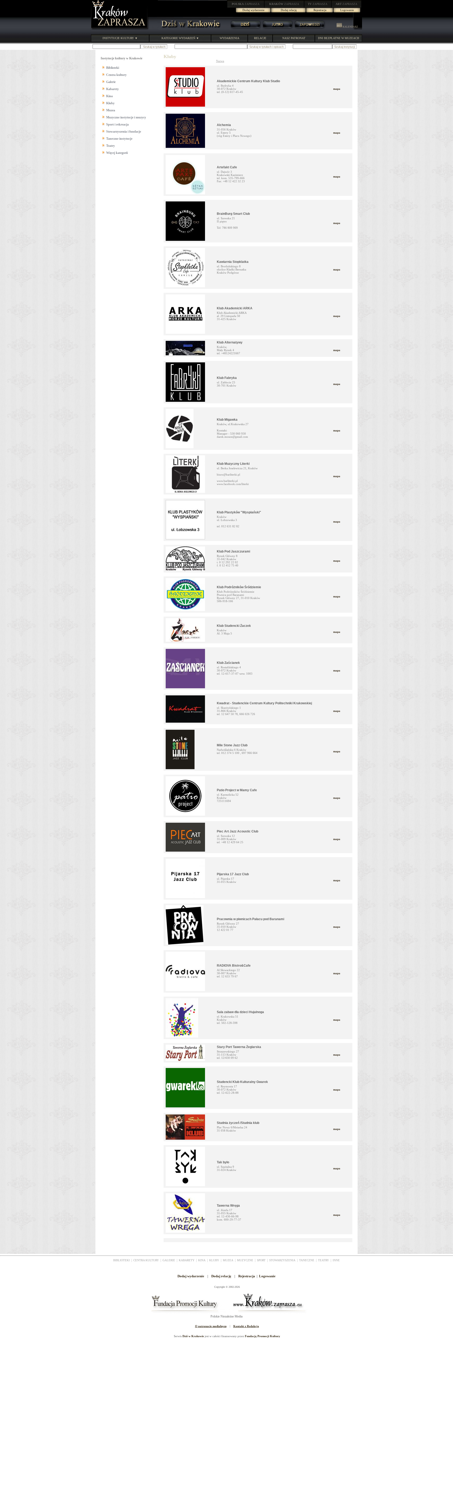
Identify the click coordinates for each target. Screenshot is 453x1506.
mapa (336, 88)
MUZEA (228, 1260)
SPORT (261, 1260)
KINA (202, 1260)
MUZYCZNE (245, 1260)
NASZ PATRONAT (293, 38)
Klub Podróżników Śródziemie (239, 587)
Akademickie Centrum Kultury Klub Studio (248, 81)
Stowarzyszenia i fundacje (123, 131)
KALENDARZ (350, 26)
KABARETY (187, 1260)
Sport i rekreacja (117, 124)
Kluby (110, 103)
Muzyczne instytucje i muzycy (126, 117)
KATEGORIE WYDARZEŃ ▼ (180, 38)
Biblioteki (112, 68)
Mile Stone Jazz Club (232, 745)
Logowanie (347, 10)
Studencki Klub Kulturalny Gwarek (242, 1082)
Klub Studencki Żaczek (234, 626)
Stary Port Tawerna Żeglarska (239, 1047)
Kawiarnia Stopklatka (233, 262)
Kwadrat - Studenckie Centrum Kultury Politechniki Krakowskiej (264, 703)
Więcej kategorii (117, 153)
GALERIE (169, 1260)
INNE (336, 1260)
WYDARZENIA (229, 38)
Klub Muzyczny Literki (233, 464)
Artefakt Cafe (227, 167)
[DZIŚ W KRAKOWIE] (189, 29)
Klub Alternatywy (229, 342)
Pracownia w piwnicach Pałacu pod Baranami (250, 919)
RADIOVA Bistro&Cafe (234, 965)
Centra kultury (116, 75)
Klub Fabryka (227, 378)
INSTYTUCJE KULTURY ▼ (120, 38)
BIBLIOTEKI (121, 1260)
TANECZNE (306, 1260)
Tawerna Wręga (228, 1205)
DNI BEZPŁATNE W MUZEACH (338, 38)
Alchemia (224, 125)
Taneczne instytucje (119, 138)
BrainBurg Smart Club (233, 214)
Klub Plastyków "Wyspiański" (239, 512)
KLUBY (214, 1260)
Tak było (223, 1162)
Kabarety (112, 89)
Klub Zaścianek (228, 663)
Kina (109, 96)
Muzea (110, 110)
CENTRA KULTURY (146, 1260)
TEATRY (323, 1260)
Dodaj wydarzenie (253, 10)
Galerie (111, 82)
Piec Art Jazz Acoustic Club (237, 831)
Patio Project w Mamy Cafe (237, 790)
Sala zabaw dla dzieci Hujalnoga (240, 1012)
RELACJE (260, 38)
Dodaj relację (289, 10)
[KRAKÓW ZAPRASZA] (120, 29)
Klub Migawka (227, 419)
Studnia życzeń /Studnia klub (238, 1123)
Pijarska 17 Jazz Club (233, 874)
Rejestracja (320, 10)
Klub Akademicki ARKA (234, 308)
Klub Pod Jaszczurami (233, 551)
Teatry (110, 146)
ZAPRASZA (246, 4)
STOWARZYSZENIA (282, 1260)
